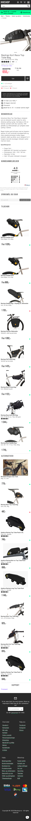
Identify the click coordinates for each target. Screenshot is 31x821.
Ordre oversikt (6, 735)
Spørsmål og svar (7, 773)
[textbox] (9, 200)
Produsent (4, 689)
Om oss (19, 768)
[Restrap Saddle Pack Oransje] (15, 261)
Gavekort (5, 725)
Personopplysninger (8, 737)
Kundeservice (6, 766)
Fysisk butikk (21, 761)
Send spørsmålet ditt (25, 200)
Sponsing (20, 771)
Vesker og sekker (16, 16)
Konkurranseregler (7, 763)
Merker (4, 745)
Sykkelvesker (26, 16)
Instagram (22, 728)
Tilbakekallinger (7, 778)
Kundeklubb (6, 747)
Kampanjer (5, 728)
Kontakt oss (21, 763)
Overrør (4, 18)
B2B (18, 778)
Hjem (2, 16)
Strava (21, 730)
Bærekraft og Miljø (8, 742)
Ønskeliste (5, 740)
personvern (14, 712)
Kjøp (13, 78)
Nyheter (4, 733)
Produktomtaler (7, 768)
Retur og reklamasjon (8, 771)
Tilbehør (7, 16)
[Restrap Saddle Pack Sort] (15, 223)
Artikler (4, 750)
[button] (15, 114)
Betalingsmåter (6, 761)
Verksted (20, 776)
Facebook (22, 725)
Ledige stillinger (22, 766)
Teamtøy (20, 773)
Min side (5, 730)
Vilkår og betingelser (8, 776)
